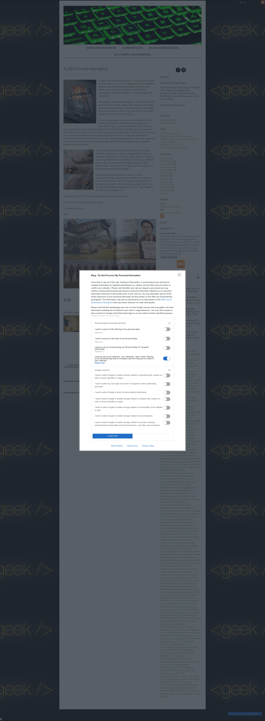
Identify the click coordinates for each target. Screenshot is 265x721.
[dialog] (132, 360)
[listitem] (132, 323)
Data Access (132, 446)
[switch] (166, 329)
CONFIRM (113, 436)
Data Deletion (117, 446)
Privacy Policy (148, 446)
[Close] (180, 275)
